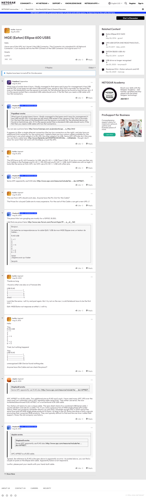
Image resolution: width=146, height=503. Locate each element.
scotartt (121, 55)
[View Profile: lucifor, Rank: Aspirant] (7, 30)
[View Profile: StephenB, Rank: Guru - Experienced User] (9, 106)
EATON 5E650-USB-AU (115, 51)
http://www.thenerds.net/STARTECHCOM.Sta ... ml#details (52, 138)
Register (132, 3)
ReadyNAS (29, 9)
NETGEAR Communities (10, 9)
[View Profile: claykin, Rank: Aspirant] (9, 380)
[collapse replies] (2, 81)
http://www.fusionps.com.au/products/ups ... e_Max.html (52, 129)
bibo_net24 (120, 47)
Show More (11, 474)
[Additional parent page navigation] (22, 9)
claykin (14, 379)
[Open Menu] (142, 9)
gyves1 (120, 38)
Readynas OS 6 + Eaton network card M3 (122, 69)
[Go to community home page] (9, 3)
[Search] (126, 3)
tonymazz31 (122, 64)
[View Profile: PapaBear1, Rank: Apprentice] (9, 82)
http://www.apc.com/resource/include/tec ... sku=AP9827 (60, 181)
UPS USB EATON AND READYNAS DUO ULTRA (122, 43)
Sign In (140, 3)
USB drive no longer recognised (118, 60)
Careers (34, 488)
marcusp (121, 72)
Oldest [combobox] (92, 67)
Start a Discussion (130, 18)
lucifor (13, 29)
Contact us (20, 488)
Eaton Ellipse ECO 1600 (115, 34)
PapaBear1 (16, 81)
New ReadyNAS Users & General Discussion (51, 9)
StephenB (15, 105)
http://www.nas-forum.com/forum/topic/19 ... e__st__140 (51, 222)
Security (47, 488)
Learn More (109, 134)
